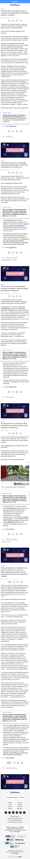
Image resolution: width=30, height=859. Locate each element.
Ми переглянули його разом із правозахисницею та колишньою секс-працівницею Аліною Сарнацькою (14, 118)
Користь (10, 806)
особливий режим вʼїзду (13, 508)
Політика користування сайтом (15, 818)
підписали (18, 31)
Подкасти (10, 808)
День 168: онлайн (14, 213)
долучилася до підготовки (20, 242)
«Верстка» (16, 725)
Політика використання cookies (15, 822)
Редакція (20, 802)
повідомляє (8, 183)
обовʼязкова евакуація (13, 520)
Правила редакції (15, 816)
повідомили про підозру (8, 308)
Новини (10, 802)
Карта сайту (20, 808)
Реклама (20, 806)
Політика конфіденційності (15, 820)
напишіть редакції (15, 853)
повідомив (8, 445)
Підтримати (15, 1)
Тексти (10, 804)
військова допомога (7, 259)
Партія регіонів (10, 397)
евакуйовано (11, 522)
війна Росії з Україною (12, 257)
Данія (15, 259)
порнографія (9, 136)
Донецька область (6, 541)
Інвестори (19, 804)
